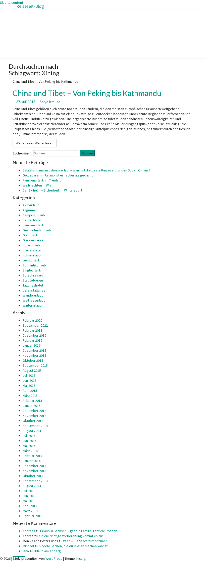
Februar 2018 (32, 330)
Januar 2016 (31, 345)
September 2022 (35, 325)
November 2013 (34, 471)
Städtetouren (33, 280)
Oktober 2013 (33, 476)
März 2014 (30, 450)
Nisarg (81, 558)
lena (26, 551)
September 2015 (35, 365)
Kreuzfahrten (32, 250)
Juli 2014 (29, 435)
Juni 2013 (29, 496)
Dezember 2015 (34, 350)
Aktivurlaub (31, 205)
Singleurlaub (32, 270)
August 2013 (32, 486)
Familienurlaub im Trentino (42, 180)
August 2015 (32, 370)
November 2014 (34, 415)
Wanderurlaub (33, 295)
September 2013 (35, 481)
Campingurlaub (34, 215)
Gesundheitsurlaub (37, 230)
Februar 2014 (32, 455)
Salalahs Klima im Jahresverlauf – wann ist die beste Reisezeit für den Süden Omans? (86, 170)
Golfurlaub (30, 235)
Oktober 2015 (33, 360)
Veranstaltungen (35, 290)
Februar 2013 (32, 516)
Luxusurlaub (31, 260)
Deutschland (32, 220)
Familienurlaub (33, 225)
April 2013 (30, 506)
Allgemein (30, 210)
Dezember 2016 (34, 335)
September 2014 (35, 425)
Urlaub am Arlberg (47, 551)
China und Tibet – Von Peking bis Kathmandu (87, 93)
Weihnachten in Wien (38, 185)
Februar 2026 (32, 320)
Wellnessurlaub (34, 300)
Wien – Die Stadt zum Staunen (85, 541)
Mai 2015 (29, 385)
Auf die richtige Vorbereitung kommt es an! (70, 536)
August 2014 (32, 430)
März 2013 (30, 511)
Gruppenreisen (34, 240)
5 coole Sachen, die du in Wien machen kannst (73, 546)
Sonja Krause (50, 102)
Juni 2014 (29, 440)
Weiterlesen (34, 143)
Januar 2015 (31, 405)
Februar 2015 (32, 400)
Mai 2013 (29, 501)
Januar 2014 (31, 460)
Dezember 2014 (34, 410)
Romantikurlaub (34, 265)
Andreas (29, 531)
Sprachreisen (33, 275)
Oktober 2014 (33, 420)
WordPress (53, 558)
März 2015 (30, 395)
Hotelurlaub (31, 245)
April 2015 (30, 390)
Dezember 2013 (34, 465)
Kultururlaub (32, 255)
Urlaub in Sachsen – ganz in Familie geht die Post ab (78, 531)
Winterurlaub (32, 305)
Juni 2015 (29, 380)
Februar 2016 (32, 340)
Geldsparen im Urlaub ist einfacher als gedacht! (58, 175)
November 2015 (34, 355)
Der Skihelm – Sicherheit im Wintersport (52, 190)
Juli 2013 (29, 491)
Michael (28, 546)
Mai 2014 (29, 445)
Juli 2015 (29, 375)
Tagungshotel (33, 285)
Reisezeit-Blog (30, 6)
